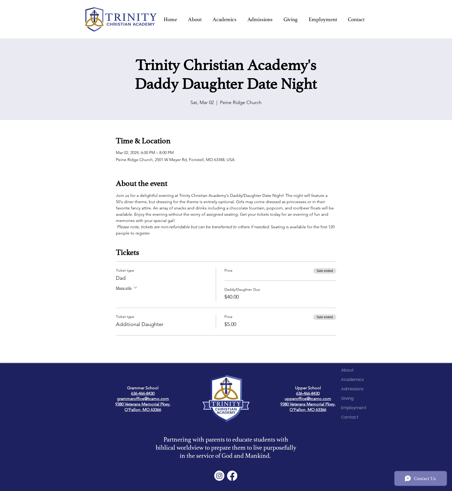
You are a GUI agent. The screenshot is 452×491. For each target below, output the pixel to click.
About (347, 370)
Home (347, 361)
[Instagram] (219, 476)
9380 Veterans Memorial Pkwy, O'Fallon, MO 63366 (143, 407)
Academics (352, 379)
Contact (349, 417)
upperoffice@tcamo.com (308, 398)
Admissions (352, 389)
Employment (353, 408)
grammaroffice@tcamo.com (143, 398)
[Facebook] (232, 476)
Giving (347, 398)
